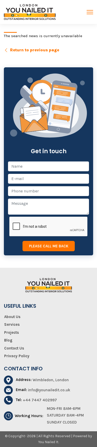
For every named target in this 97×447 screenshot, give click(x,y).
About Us (12, 316)
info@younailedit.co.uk (49, 390)
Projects (11, 332)
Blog (8, 340)
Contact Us (14, 348)
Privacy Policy (16, 356)
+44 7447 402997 (40, 400)
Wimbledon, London (51, 380)
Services (12, 324)
